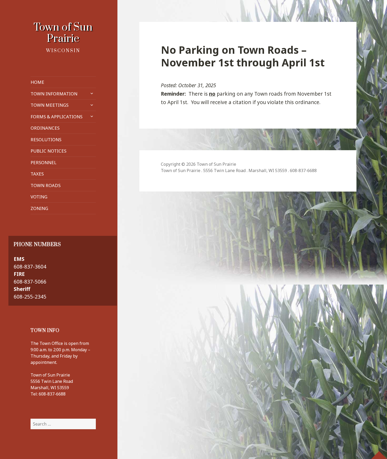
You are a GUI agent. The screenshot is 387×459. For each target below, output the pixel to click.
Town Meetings (49, 105)
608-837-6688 (52, 394)
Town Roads (46, 185)
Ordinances (45, 128)
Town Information (54, 94)
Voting (39, 197)
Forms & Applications (56, 117)
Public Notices (48, 151)
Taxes (37, 174)
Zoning (39, 208)
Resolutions (46, 139)
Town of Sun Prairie (63, 33)
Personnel (43, 162)
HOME (37, 82)
